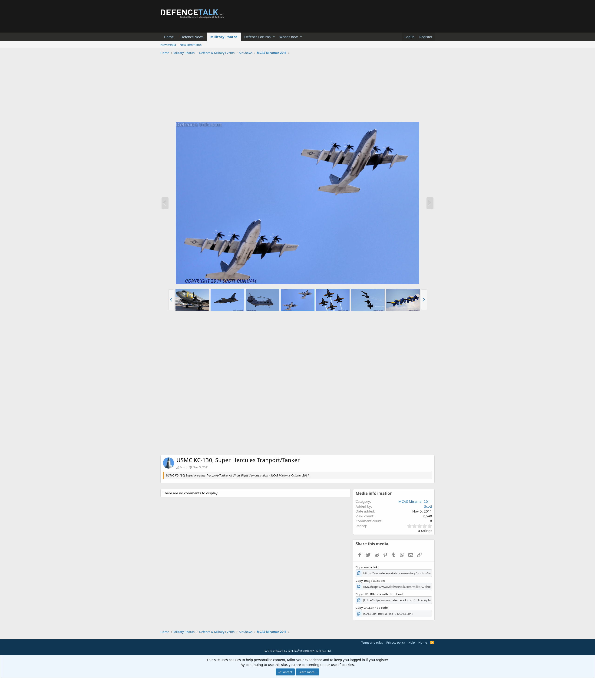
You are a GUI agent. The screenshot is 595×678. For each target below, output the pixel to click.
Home (169, 36)
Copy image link (367, 567)
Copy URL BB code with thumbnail (379, 594)
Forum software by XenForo (297, 651)
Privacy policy (395, 642)
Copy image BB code (370, 581)
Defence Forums (257, 36)
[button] (273, 37)
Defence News (192, 36)
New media (168, 45)
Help (411, 642)
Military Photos (223, 36)
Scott (183, 467)
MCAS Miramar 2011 (415, 501)
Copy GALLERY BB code (372, 607)
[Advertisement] (297, 89)
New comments (191, 45)
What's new (288, 36)
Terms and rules (372, 642)
